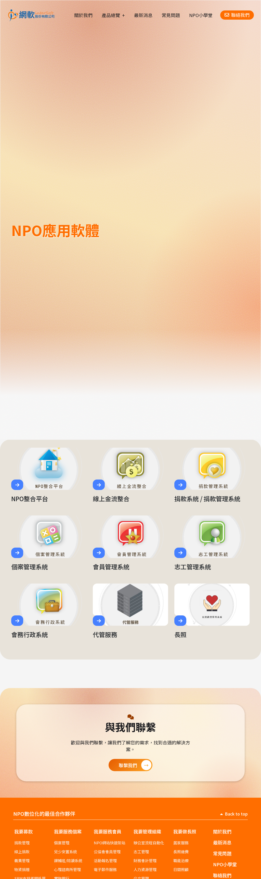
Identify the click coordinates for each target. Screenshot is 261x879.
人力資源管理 (145, 869)
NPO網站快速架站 (109, 842)
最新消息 (143, 15)
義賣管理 (22, 860)
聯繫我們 (128, 765)
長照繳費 (181, 851)
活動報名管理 (105, 860)
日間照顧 (181, 869)
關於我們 (83, 15)
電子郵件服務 (105, 869)
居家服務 (181, 842)
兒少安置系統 (65, 851)
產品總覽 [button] (111, 15)
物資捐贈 (22, 869)
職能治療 (181, 860)
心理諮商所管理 (67, 869)
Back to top (236, 814)
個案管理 (61, 842)
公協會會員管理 (107, 851)
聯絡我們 (240, 14)
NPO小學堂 (201, 15)
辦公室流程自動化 (149, 842)
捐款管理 (22, 842)
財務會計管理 (145, 860)
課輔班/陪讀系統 (68, 860)
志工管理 (141, 851)
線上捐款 (22, 851)
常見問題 (171, 15)
